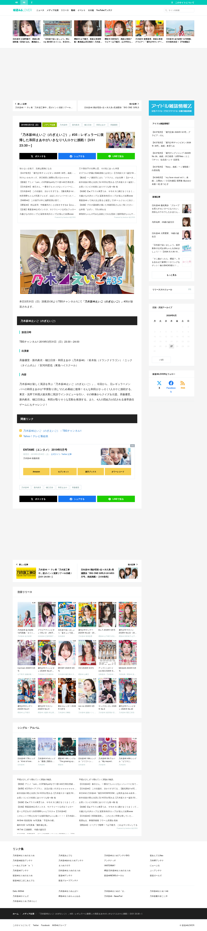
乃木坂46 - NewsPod (113, 896)
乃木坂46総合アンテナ (23, 860)
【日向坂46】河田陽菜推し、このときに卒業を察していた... (106, 815)
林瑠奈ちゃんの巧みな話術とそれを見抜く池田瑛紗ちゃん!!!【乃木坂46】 (108, 213)
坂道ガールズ (156, 875)
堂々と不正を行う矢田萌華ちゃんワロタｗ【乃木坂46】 (42, 811)
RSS (183, 387)
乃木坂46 (63, 124)
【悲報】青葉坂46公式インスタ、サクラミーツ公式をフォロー (48, 209)
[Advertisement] (103, 74)
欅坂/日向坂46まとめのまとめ (117, 870)
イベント (81, 10)
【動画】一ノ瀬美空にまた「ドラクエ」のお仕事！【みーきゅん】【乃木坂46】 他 (108, 177)
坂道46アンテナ (65, 875)
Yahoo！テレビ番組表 (35, 436)
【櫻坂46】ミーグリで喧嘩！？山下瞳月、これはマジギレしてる (108, 824)
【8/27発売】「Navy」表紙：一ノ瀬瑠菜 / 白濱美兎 (171, 168)
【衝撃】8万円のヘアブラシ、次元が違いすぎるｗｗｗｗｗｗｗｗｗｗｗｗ (47, 788)
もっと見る (172, 274)
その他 (91, 10)
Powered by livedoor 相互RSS (65, 217)
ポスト (40, 156)
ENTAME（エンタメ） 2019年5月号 (45, 450)
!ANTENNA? (109, 865)
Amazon (36, 471)
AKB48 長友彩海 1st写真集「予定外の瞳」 (36, 820)
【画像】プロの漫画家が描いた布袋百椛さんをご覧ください (106, 204)
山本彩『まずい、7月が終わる (92, 209)
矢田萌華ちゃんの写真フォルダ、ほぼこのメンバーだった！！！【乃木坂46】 (48, 195)
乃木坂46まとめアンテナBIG (116, 855)
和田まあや (100, 124)
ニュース (40, 10)
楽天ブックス (90, 471)
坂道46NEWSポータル (114, 875)
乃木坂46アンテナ (21, 870)
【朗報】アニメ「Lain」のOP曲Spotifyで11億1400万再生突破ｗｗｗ (48, 182)
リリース (65, 10)
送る (118, 156)
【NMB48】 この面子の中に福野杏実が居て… (40, 200)
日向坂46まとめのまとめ (69, 870)
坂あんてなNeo (156, 855)
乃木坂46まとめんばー (68, 891)
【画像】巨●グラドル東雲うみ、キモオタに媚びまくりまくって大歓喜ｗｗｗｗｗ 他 (108, 191)
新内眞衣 (75, 124)
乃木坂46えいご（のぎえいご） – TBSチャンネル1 (52, 430)
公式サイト (56, 454)
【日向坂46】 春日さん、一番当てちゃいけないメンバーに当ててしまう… (48, 186)
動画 (73, 10)
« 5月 (161, 359)
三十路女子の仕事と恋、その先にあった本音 (99, 168)
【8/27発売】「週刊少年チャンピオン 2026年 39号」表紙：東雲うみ (48, 172)
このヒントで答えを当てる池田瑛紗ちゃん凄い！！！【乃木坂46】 (47, 815)
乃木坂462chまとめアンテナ (70, 860)
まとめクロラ (64, 865)
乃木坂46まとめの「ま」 (115, 891)
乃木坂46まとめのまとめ (24, 855)
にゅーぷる (155, 865)
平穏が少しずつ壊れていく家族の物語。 (35, 779)
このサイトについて (184, 2)
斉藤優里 (114, 124)
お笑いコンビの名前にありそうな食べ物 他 (98, 186)
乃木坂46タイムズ (21, 896)
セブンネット (63, 471)
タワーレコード (118, 471)
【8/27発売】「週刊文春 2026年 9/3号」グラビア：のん (171, 133)
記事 (70, 454)
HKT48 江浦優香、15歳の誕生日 (31, 829)
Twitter (64, 454)
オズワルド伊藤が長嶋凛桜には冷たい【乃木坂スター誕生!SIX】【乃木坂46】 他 (108, 172)
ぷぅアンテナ (156, 870)
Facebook (171, 389)
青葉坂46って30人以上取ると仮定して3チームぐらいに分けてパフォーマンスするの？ (108, 200)
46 (24, 2)
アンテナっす (110, 860)
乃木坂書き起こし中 (159, 896)
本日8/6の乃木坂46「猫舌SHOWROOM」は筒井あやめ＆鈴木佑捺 (109, 793)
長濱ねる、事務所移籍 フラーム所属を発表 (98, 820)
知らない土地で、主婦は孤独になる (36, 168)
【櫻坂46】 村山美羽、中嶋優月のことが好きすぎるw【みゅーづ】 (48, 204)
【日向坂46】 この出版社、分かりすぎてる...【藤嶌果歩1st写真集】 (48, 191)
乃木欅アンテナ (157, 860)
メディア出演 (52, 10)
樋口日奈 (88, 124)
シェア (79, 156)
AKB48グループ (59, 925)
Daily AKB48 (18, 891)
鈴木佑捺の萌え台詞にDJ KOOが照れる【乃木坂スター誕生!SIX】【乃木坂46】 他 (108, 182)
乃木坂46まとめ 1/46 (159, 891)
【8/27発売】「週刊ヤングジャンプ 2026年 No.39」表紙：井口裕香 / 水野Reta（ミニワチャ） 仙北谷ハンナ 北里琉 (171, 156)
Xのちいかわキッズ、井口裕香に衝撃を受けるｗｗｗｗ (44, 177)
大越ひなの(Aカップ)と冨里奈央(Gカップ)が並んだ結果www (46, 213)
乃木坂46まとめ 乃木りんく (25, 901)
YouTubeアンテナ (104, 10)
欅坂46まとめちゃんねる (69, 896)
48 (16, 2)
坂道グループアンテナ (68, 880)
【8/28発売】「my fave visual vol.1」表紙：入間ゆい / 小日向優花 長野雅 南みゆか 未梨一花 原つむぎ (171, 180)
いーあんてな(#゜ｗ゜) (23, 865)
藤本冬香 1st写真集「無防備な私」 (33, 824)
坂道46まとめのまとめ (23, 875)
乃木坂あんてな (65, 855)
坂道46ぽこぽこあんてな (24, 880)
